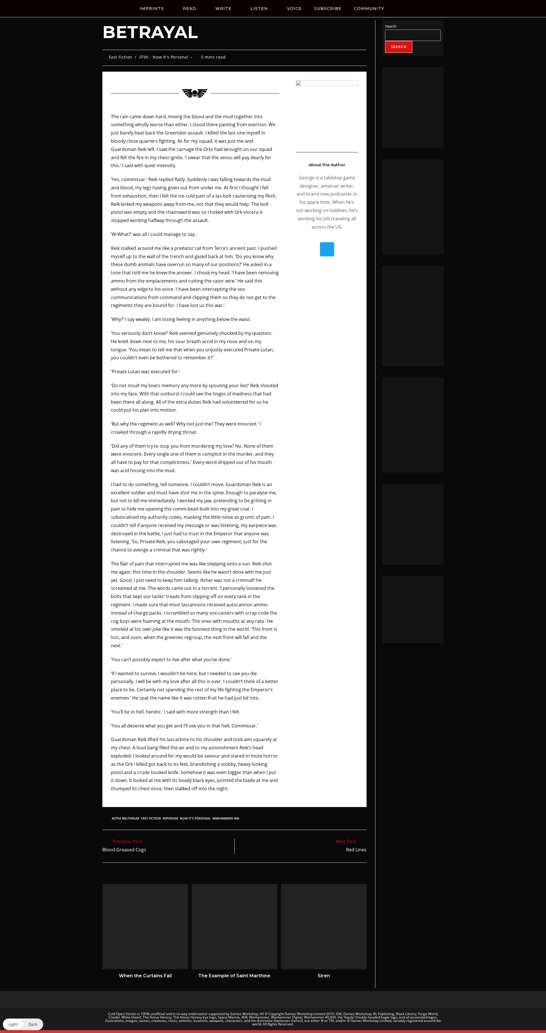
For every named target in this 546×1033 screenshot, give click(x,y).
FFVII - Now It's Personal (164, 57)
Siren (324, 975)
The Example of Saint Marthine (234, 975)
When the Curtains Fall (145, 975)
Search (390, 26)
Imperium (170, 818)
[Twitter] (327, 249)
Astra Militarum (125, 818)
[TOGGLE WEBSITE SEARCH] (405, 8)
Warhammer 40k (225, 818)
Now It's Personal (195, 818)
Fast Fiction (120, 57)
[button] (23, 1024)
